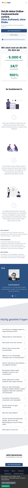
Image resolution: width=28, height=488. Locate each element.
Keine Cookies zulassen (8, 483)
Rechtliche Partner (19, 473)
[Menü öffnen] (26, 2)
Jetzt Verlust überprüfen (14, 30)
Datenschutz (7, 473)
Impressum (21, 471)
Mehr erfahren (14, 35)
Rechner (6, 471)
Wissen (13, 471)
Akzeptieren (5, 486)
